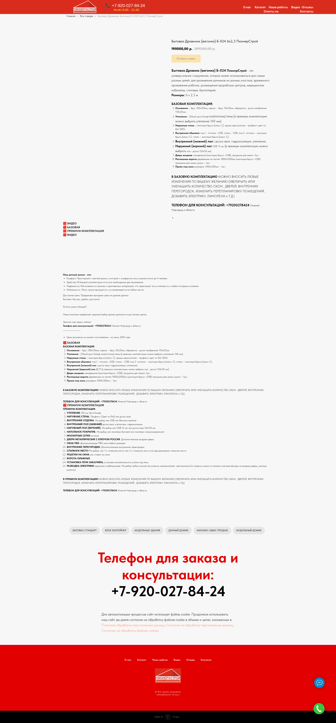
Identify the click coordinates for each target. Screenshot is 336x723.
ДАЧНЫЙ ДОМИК (178, 530)
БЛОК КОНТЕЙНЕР (115, 530)
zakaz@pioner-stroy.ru (168, 694)
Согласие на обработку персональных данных (199, 625)
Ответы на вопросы (271, 13)
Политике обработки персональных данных (133, 625)
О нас (247, 7)
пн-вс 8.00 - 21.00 (126, 10)
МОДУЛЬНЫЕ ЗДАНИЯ (147, 530)
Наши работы (278, 7)
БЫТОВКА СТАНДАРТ (85, 530)
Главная (70, 16)
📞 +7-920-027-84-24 (125, 5)
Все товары (87, 16)
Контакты (306, 11)
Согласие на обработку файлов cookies (130, 630)
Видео (295, 7)
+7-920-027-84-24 (168, 591)
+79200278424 (237, 205)
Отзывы (307, 7)
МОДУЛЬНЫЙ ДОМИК (249, 530)
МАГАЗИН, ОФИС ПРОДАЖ (212, 530)
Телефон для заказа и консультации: (168, 566)
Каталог (260, 7)
